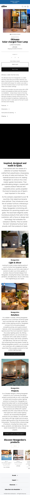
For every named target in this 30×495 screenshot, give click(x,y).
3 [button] (13, 34)
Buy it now (15, 69)
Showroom (13, 484)
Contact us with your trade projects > (14, 433)
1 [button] (10, 34)
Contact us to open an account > (14, 354)
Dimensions (4, 109)
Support (14, 480)
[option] (15, 2)
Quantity (15, 54)
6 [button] (17, 34)
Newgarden (15, 37)
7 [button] (18, 34)
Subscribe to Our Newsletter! (12, 489)
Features (3, 105)
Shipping (10, 48)
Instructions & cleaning (7, 112)
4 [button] (14, 34)
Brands (14, 475)
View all (15, 446)
